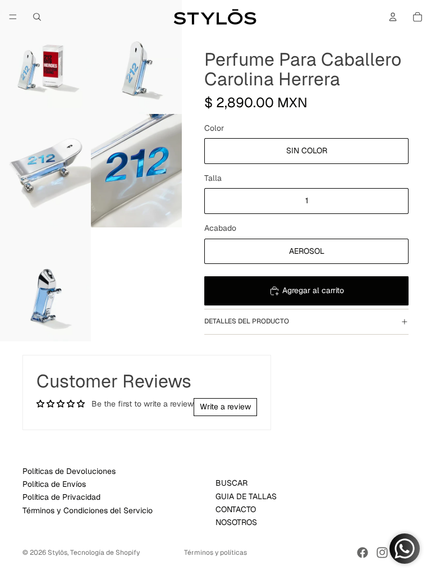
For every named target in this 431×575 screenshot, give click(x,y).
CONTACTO (236, 509)
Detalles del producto (246, 321)
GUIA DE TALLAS (246, 496)
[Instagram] (382, 552)
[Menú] (13, 17)
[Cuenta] (392, 16)
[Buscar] (37, 16)
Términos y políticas (215, 552)
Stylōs (57, 552)
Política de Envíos (54, 484)
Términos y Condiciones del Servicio (87, 510)
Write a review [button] (225, 406)
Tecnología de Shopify (105, 552)
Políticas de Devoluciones (69, 471)
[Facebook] (362, 552)
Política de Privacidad (61, 497)
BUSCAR (231, 483)
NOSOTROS (236, 522)
